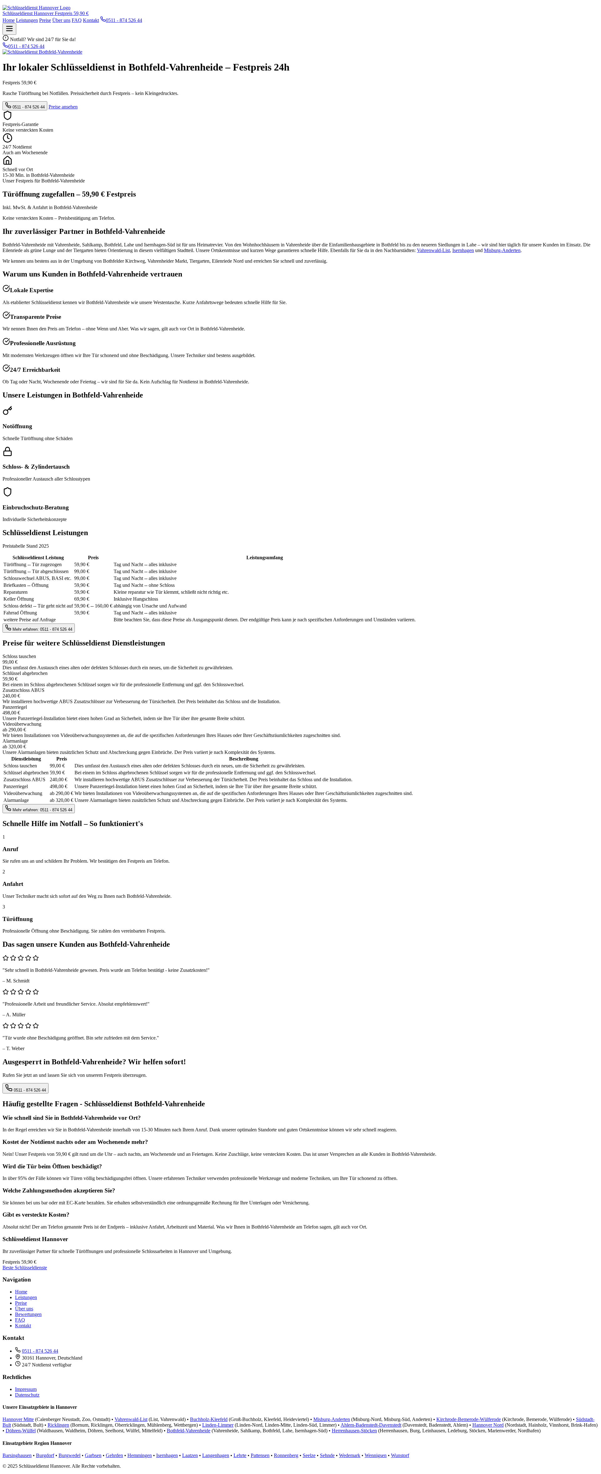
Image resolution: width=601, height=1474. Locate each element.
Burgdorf (45, 1455)
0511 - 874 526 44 (28, 107)
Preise (45, 20)
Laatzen (190, 1455)
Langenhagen (215, 1455)
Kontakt (91, 20)
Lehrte (240, 1455)
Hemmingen (139, 1455)
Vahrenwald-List (433, 250)
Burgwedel (69, 1455)
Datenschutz (27, 1395)
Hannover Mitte (18, 1419)
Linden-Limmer (218, 1425)
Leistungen (27, 20)
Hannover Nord (488, 1425)
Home (9, 20)
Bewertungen (28, 1314)
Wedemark (349, 1455)
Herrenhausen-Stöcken (354, 1430)
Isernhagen (463, 250)
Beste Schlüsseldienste (25, 1267)
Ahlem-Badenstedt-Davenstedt (371, 1425)
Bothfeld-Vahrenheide (188, 1430)
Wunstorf (400, 1455)
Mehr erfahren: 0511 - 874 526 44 (41, 629)
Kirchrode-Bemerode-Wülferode (468, 1419)
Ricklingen (58, 1425)
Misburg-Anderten (502, 250)
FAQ (77, 20)
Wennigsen (376, 1455)
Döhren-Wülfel (21, 1430)
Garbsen (93, 1455)
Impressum (26, 1389)
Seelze (309, 1455)
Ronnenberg (286, 1455)
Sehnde (327, 1455)
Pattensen (260, 1455)
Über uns (61, 20)
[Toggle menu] (9, 29)
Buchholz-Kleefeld (209, 1419)
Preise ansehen (63, 106)
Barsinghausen (17, 1455)
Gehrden (114, 1455)
